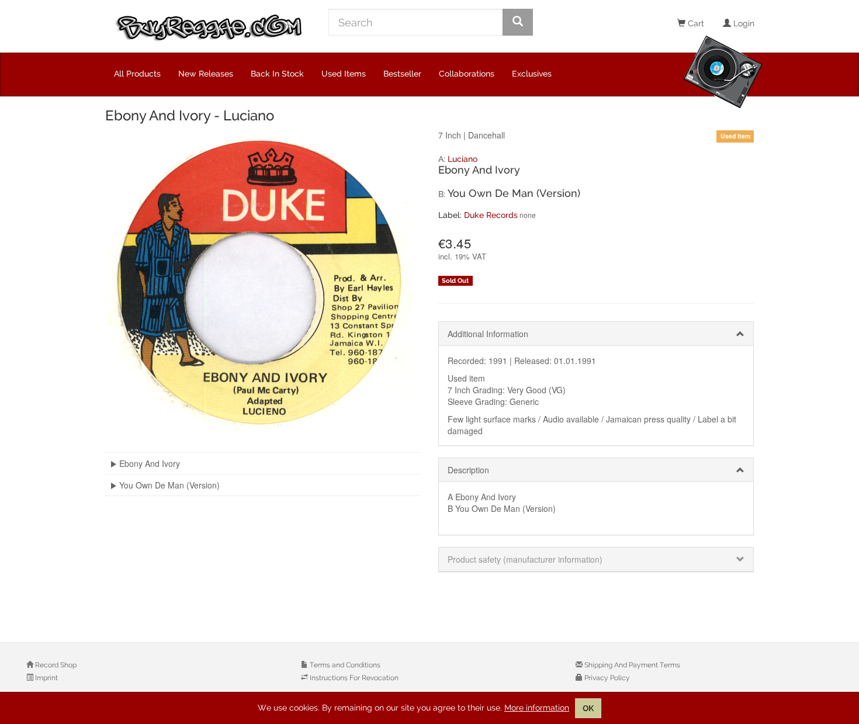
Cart (694, 23)
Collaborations (466, 73)
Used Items (343, 73)
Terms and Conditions (344, 665)
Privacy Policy (606, 678)
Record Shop (55, 665)
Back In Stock (277, 73)
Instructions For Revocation (353, 678)
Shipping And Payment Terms (631, 665)
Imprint (45, 678)
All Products (137, 73)
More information (536, 707)
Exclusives (532, 73)
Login (742, 23)
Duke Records (491, 215)
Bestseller (402, 73)
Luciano (462, 159)
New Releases (205, 73)
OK (588, 708)
